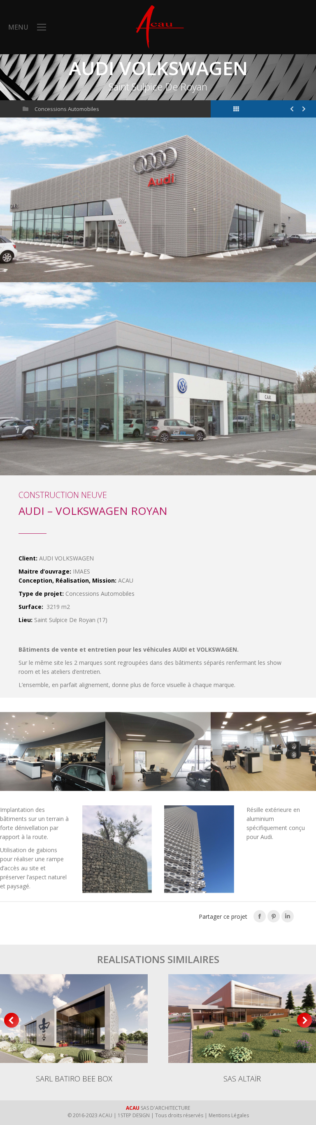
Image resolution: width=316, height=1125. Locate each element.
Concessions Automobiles (67, 109)
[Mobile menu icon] (41, 27)
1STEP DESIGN (134, 1115)
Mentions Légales (229, 1115)
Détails (74, 1019)
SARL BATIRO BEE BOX (74, 1079)
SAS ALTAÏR (242, 1079)
